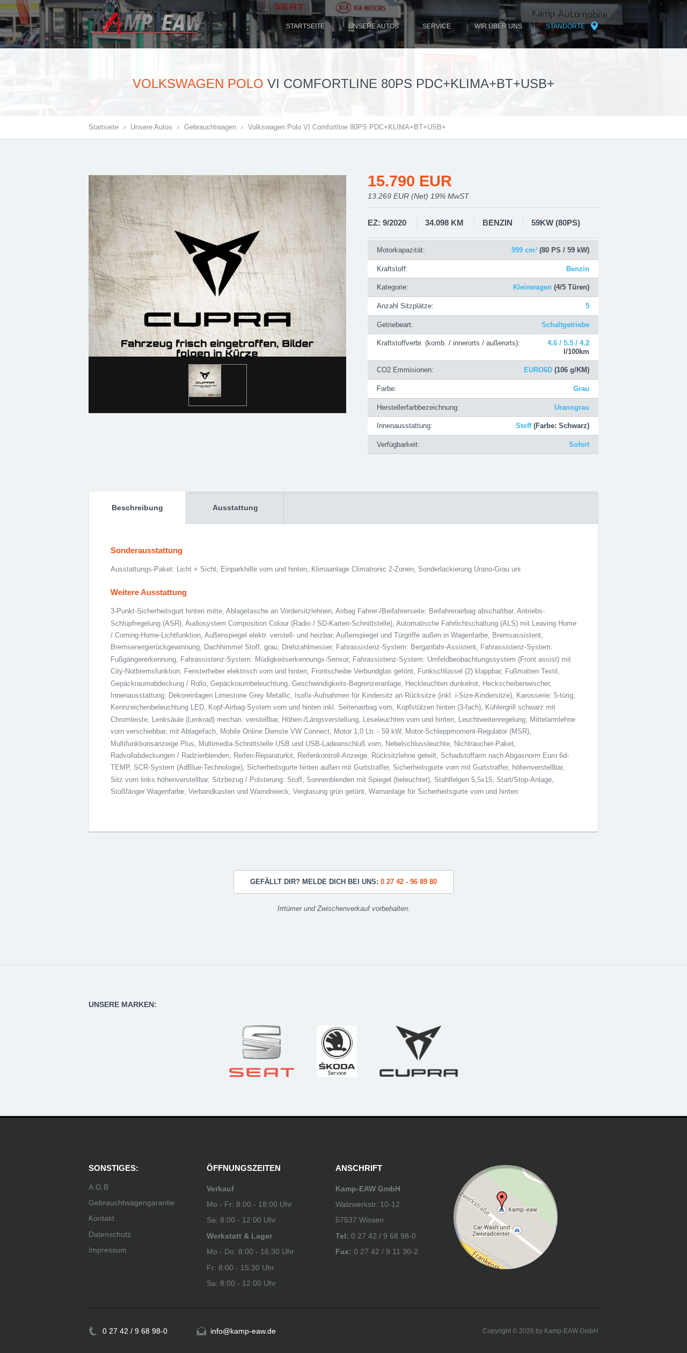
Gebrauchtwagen (210, 127)
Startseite (104, 127)
